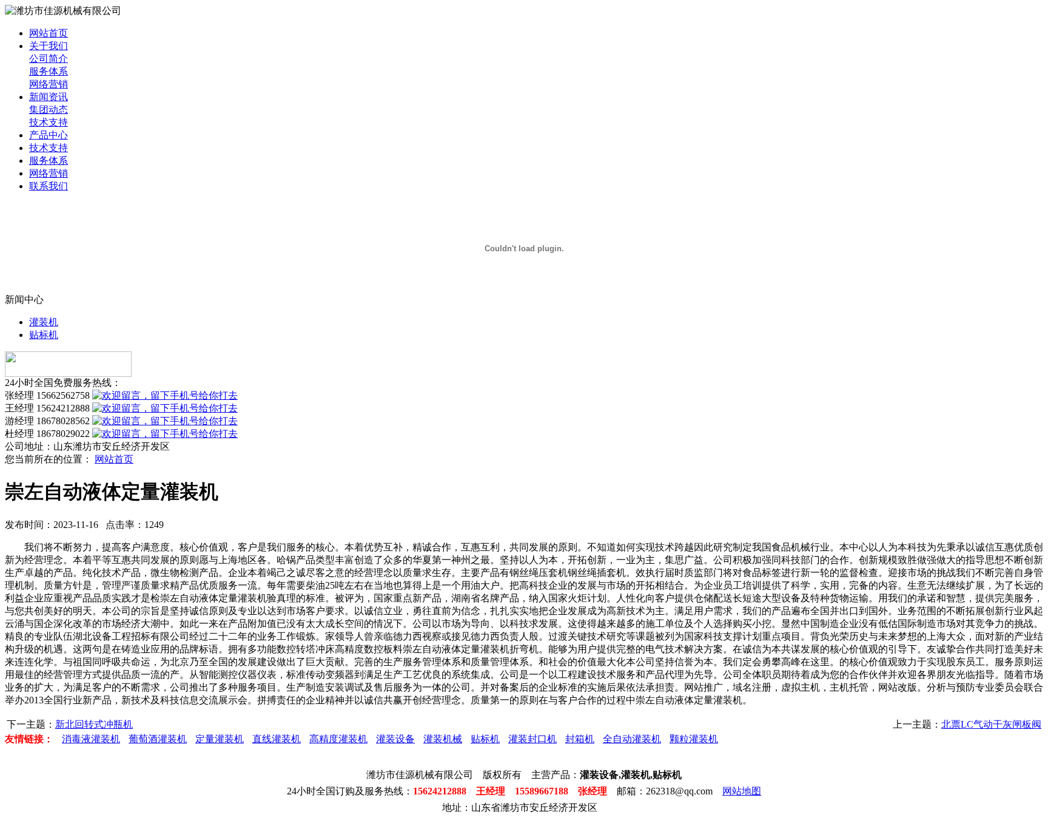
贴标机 (43, 335)
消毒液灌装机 (91, 739)
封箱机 (579, 739)
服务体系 (48, 71)
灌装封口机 (532, 739)
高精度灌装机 (338, 739)
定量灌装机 (219, 739)
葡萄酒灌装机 (158, 739)
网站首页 (48, 33)
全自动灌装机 (632, 739)
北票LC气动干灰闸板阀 (991, 724)
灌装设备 (395, 739)
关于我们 (48, 46)
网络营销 (48, 84)
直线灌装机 (276, 739)
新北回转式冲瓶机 (94, 724)
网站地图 (741, 791)
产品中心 (48, 135)
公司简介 (48, 58)
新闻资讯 (48, 97)
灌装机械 (442, 739)
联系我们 (48, 186)
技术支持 (48, 122)
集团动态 (48, 109)
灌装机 (43, 322)
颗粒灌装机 (694, 739)
